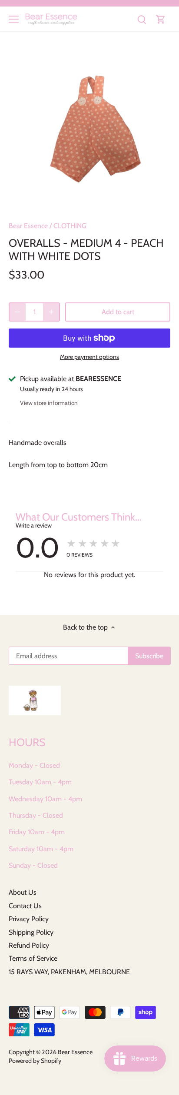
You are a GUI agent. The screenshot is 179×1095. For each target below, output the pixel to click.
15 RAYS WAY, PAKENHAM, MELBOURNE (69, 972)
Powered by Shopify (35, 1061)
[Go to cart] (161, 19)
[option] (89, 129)
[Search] (141, 19)
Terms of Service (33, 958)
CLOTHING (69, 226)
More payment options (89, 357)
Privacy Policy (29, 919)
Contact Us (25, 906)
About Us (22, 892)
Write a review (34, 525)
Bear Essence (28, 226)
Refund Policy (29, 945)
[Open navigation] (14, 19)
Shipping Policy (31, 932)
